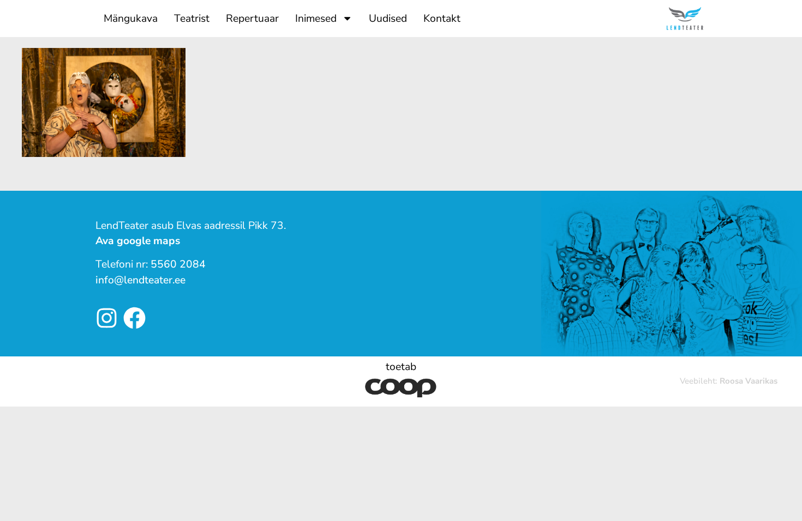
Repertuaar (252, 18)
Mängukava (131, 18)
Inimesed (316, 18)
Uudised (388, 18)
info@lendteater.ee (140, 280)
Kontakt (441, 18)
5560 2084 (178, 264)
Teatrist (192, 18)
